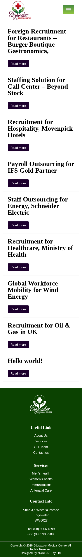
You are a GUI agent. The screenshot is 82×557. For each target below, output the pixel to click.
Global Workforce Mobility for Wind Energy (33, 290)
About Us (41, 435)
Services (41, 441)
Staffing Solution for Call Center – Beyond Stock (38, 86)
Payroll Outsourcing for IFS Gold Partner (41, 167)
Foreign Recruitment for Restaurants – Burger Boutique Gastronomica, (37, 41)
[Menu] (68, 9)
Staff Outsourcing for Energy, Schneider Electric (38, 206)
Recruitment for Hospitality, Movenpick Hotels (40, 128)
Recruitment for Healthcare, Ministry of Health (40, 248)
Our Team (41, 447)
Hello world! (25, 360)
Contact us (41, 452)
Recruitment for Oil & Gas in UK (39, 328)
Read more (18, 63)
